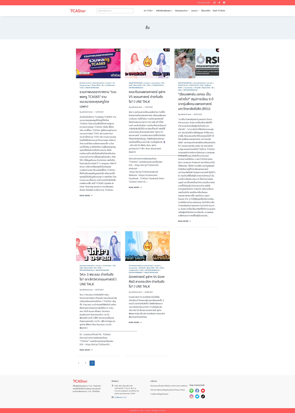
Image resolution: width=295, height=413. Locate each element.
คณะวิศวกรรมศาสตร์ (87, 266)
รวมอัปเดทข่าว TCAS (136, 270)
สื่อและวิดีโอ (205, 10)
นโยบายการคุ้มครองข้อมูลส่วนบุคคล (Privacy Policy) (167, 390)
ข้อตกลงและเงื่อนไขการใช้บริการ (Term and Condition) (168, 386)
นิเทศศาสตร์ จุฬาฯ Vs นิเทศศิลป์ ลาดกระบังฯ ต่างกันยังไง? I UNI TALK (146, 281)
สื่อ (103, 85)
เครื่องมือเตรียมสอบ (163, 10)
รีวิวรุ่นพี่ (197, 88)
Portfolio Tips (196, 85)
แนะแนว (194, 10)
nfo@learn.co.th (120, 397)
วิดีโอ (148, 85)
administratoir (87, 112)
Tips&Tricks (157, 85)
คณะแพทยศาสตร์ (199, 83)
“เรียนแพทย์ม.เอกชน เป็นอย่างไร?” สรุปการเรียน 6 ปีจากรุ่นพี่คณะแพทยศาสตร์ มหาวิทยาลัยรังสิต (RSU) (195, 101)
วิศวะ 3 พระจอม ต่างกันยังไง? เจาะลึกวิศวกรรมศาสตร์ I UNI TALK (98, 279)
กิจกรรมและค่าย (181, 10)
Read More (86, 195)
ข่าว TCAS (148, 10)
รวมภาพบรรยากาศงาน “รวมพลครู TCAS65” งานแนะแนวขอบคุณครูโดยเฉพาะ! (98, 99)
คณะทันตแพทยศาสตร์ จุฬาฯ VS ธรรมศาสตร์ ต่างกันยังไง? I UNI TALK (147, 97)
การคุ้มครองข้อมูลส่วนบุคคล (159, 394)
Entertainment (136, 273)
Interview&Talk (136, 88)
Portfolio (183, 85)
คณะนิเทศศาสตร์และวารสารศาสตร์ (141, 266)
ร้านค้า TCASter (219, 10)
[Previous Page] (78, 363)
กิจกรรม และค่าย (85, 83)
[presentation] (98, 63)
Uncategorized (92, 88)
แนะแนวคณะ (155, 83)
